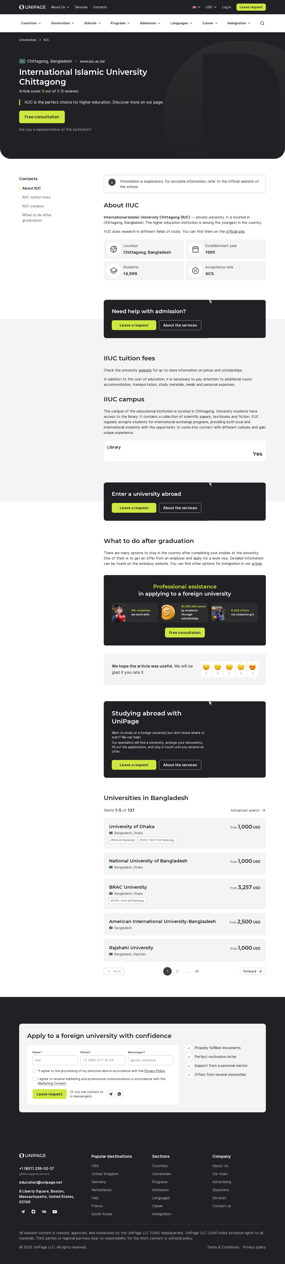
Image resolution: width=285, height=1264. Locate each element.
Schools (90, 23)
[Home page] (32, 7)
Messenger (135, 1052)
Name (36, 1052)
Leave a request (134, 325)
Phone (84, 1052)
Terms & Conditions (223, 1247)
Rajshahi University (131, 947)
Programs (118, 23)
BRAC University (128, 887)
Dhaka (138, 833)
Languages (179, 23)
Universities (60, 23)
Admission (148, 23)
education (40, 1182)
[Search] (262, 23)
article (257, 563)
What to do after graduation (37, 218)
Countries (29, 23)
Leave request (251, 7)
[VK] (44, 1211)
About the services (180, 325)
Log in (226, 7)
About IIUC (31, 188)
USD (209, 7)
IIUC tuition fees (36, 197)
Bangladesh (123, 833)
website (145, 370)
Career (208, 23)
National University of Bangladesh (148, 861)
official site (235, 231)
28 (197, 971)
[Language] (196, 7)
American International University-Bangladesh (162, 921)
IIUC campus (33, 206)
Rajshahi (140, 954)
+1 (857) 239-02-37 (36, 1168)
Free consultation (42, 116)
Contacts (100, 7)
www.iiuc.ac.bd (92, 61)
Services (81, 7)
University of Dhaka (132, 826)
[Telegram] (110, 1094)
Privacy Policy (155, 1071)
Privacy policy (254, 1247)
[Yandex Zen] (33, 1211)
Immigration (237, 23)
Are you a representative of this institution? (55, 129)
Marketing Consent (52, 1083)
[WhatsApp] (119, 1094)
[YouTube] (54, 1211)
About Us (58, 7)
